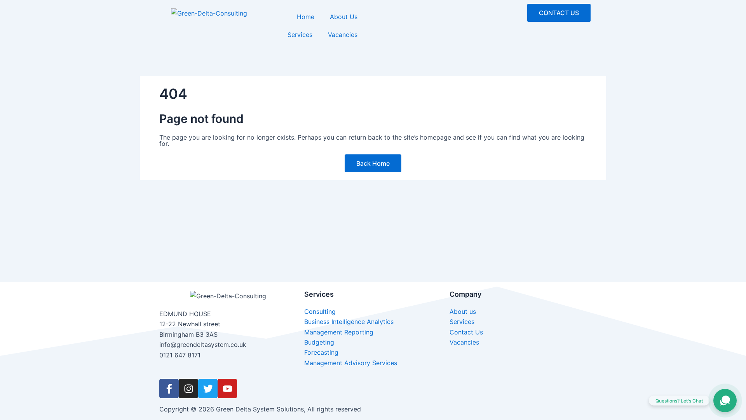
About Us (343, 17)
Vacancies (342, 34)
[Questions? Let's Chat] (725, 400)
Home (305, 17)
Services (300, 34)
